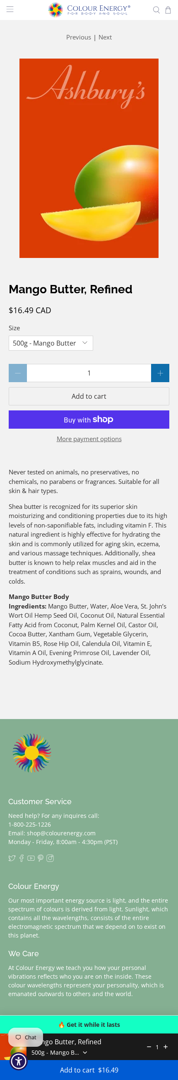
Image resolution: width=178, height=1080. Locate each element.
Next (105, 37)
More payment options (89, 438)
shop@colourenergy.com (61, 833)
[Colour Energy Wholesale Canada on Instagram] (50, 860)
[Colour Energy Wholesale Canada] (89, 9)
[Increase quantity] (165, 1047)
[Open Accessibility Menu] (19, 1061)
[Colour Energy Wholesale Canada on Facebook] (21, 860)
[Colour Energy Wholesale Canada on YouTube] (31, 860)
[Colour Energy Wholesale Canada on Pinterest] (40, 860)
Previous (78, 37)
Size (14, 328)
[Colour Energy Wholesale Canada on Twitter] (12, 860)
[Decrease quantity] (149, 1047)
